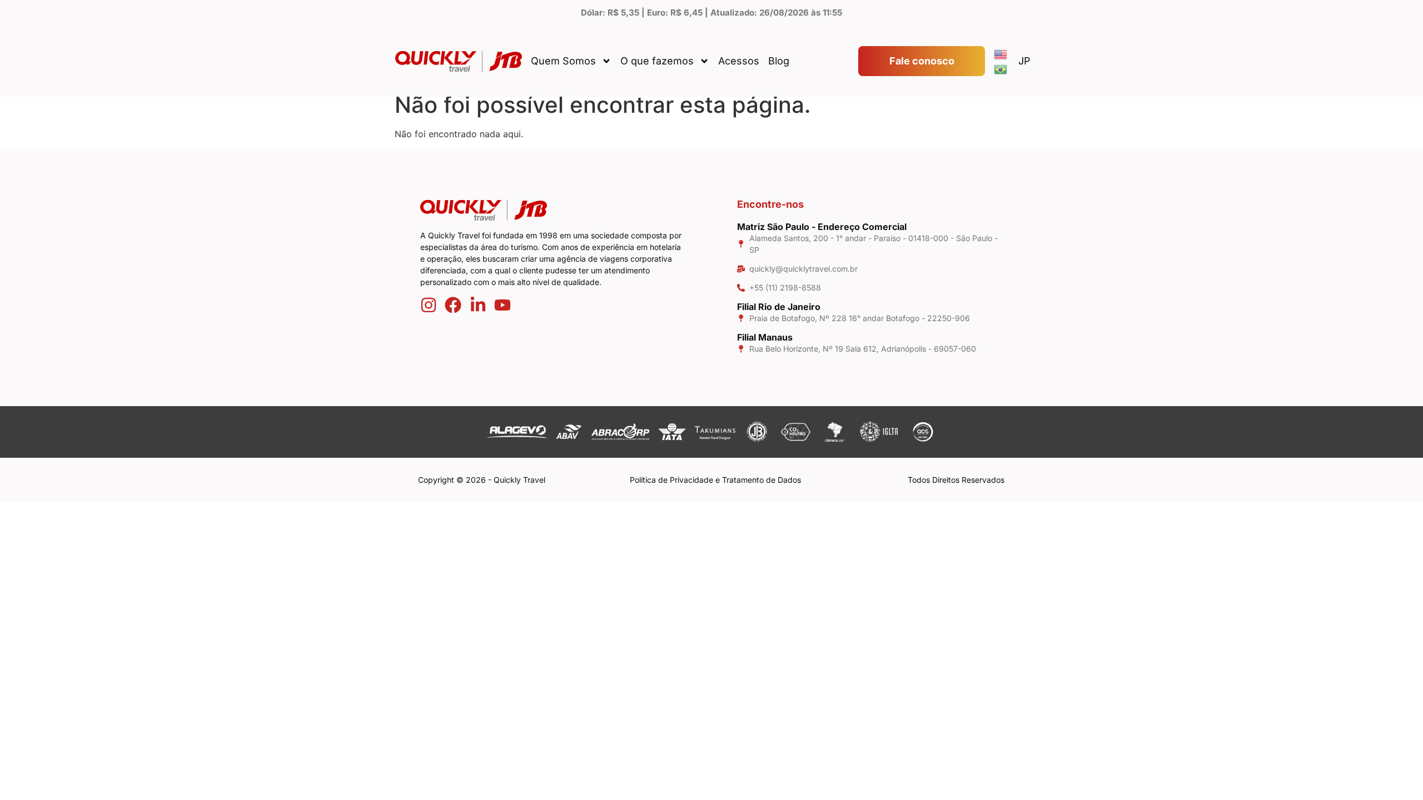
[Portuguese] (1001, 68)
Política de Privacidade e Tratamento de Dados (715, 479)
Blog (778, 61)
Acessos (738, 61)
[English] (1001, 53)
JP (1024, 61)
